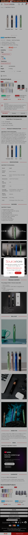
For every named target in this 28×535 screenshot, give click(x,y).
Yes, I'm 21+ (18, 273)
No (10, 273)
